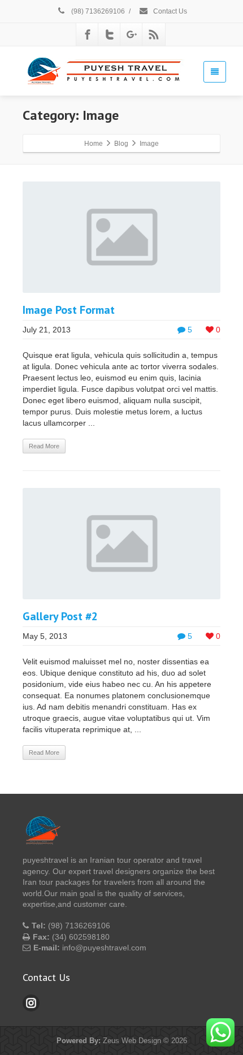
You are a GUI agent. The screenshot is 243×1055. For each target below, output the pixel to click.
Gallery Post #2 (60, 616)
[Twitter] (109, 34)
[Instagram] (31, 1003)
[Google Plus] (131, 34)
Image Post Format (69, 309)
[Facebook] (87, 34)
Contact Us (169, 11)
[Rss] (153, 34)
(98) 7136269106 (97, 11)
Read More (44, 446)
